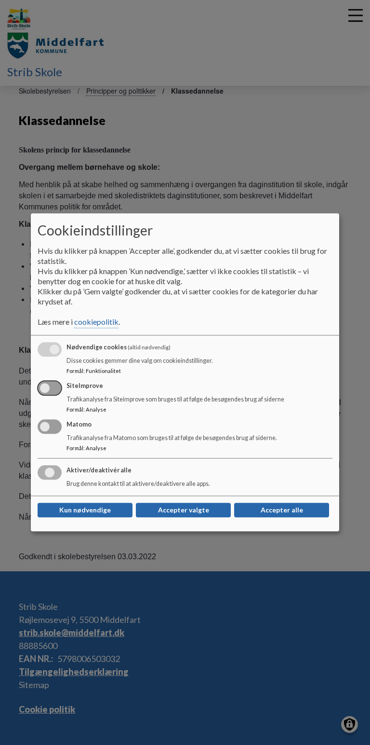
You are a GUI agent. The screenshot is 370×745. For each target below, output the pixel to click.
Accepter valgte (183, 510)
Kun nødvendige (85, 510)
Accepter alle (282, 510)
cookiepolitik (96, 322)
